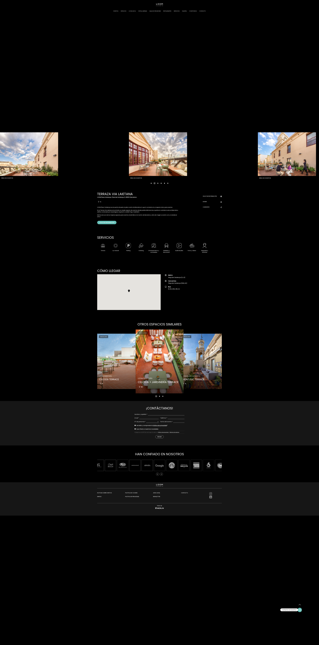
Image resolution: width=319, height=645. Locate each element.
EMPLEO (99, 496)
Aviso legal (156, 493)
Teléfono (163, 418)
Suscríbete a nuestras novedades (147, 429)
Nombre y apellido (141, 414)
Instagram (210, 493)
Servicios (177, 11)
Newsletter (156, 496)
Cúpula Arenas (142, 11)
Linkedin (210, 497)
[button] (38, 159)
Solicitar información (106, 222)
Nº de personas (140, 422)
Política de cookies (131, 493)
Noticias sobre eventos (103, 493)
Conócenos (193, 11)
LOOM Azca (132, 11)
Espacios (123, 11)
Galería (184, 11)
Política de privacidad (160, 425)
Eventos (115, 11)
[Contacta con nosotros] (300, 610)
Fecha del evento (166, 422)
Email (137, 418)
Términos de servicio (174, 432)
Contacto (202, 11)
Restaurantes (167, 11)
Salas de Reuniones (155, 11)
